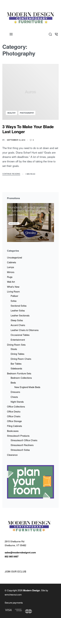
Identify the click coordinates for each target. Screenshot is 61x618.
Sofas (14, 300)
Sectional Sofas (19, 305)
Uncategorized (14, 257)
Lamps (10, 267)
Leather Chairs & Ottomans (25, 330)
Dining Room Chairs (21, 358)
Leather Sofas (18, 310)
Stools (14, 349)
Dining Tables (17, 353)
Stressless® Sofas (20, 449)
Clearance (12, 454)
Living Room (13, 291)
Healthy (11, 113)
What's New (13, 286)
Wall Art (11, 281)
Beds (13, 382)
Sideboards (16, 368)
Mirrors (10, 272)
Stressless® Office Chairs (24, 440)
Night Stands (17, 401)
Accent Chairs (18, 325)
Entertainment (18, 339)
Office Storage (14, 421)
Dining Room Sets (16, 344)
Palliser (14, 295)
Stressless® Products (18, 435)
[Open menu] (11, 34)
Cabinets (11, 262)
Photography (27, 113)
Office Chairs (13, 416)
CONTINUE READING (11, 174)
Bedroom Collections (21, 377)
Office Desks (13, 411)
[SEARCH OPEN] (50, 34)
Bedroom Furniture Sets (19, 373)
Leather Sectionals (20, 315)
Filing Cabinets (14, 425)
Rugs (10, 276)
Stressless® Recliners (22, 445)
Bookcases (13, 430)
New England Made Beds (27, 387)
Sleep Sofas (17, 320)
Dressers (15, 391)
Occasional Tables (20, 334)
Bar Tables (16, 363)
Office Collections (16, 406)
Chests (14, 396)
